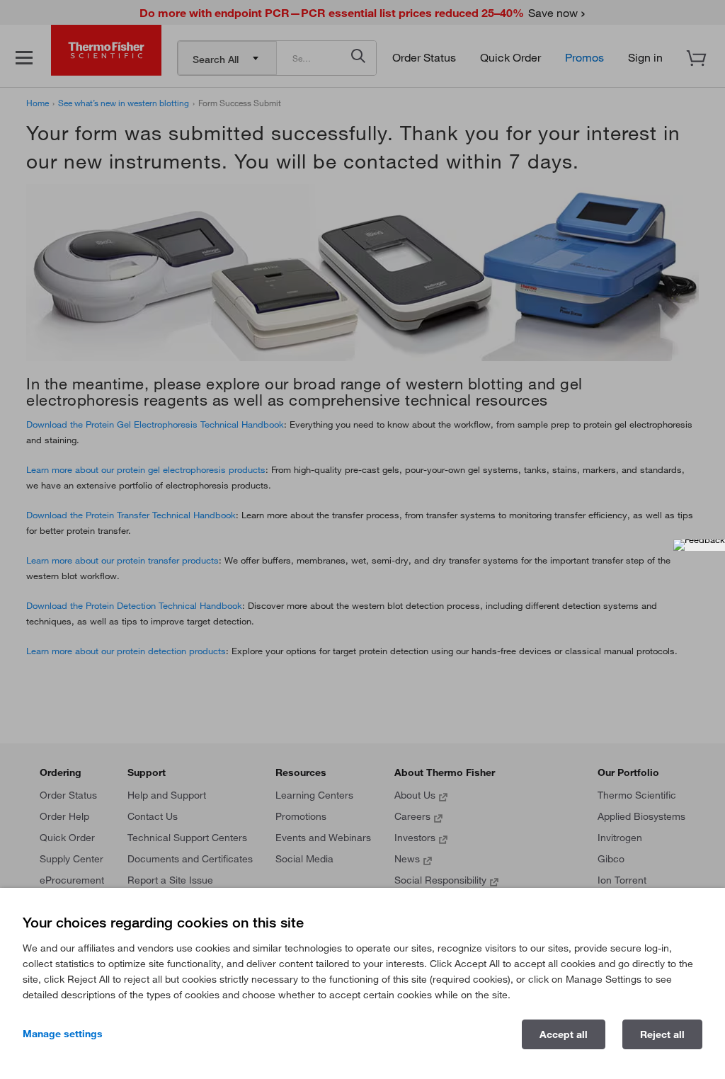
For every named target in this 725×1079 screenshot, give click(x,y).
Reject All (662, 1034)
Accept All (564, 1034)
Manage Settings (63, 1033)
